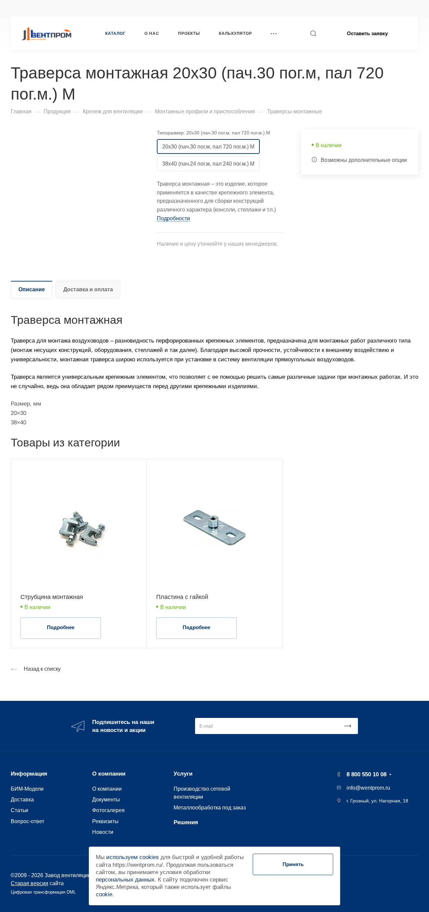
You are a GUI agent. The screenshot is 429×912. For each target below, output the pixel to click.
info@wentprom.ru (368, 788)
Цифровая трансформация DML (43, 892)
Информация (29, 774)
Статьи (19, 810)
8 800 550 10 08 (315, 8)
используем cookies (132, 857)
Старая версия (29, 883)
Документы (106, 799)
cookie (104, 894)
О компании (108, 774)
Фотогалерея (108, 810)
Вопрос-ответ (27, 821)
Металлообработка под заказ (210, 807)
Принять (293, 864)
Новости (102, 832)
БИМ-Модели (27, 789)
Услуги (183, 774)
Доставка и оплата (88, 289)
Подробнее (60, 627)
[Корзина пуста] (414, 8)
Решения (186, 822)
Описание (31, 289)
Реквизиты (105, 821)
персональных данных (125, 879)
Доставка (22, 799)
